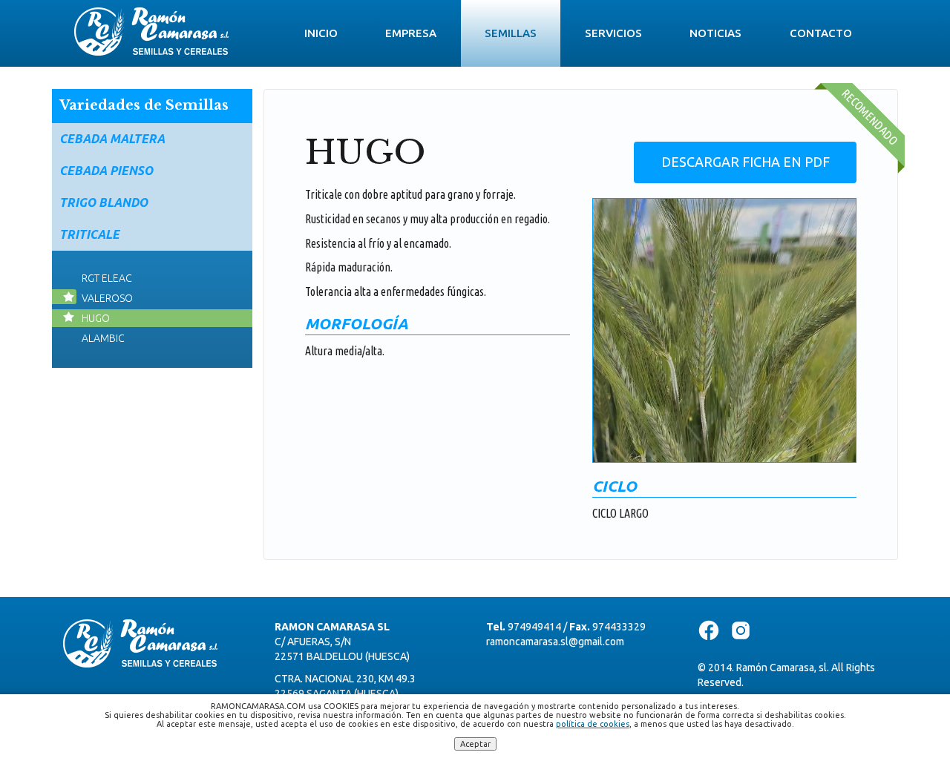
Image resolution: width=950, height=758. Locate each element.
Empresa (410, 33)
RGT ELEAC (107, 278)
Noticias (715, 33)
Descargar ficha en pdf (745, 161)
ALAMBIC (103, 338)
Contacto (821, 33)
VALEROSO (107, 298)
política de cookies (592, 723)
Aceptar (475, 743)
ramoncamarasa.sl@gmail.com (555, 641)
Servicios (613, 33)
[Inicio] (151, 27)
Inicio (321, 33)
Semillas (511, 33)
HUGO (96, 318)
